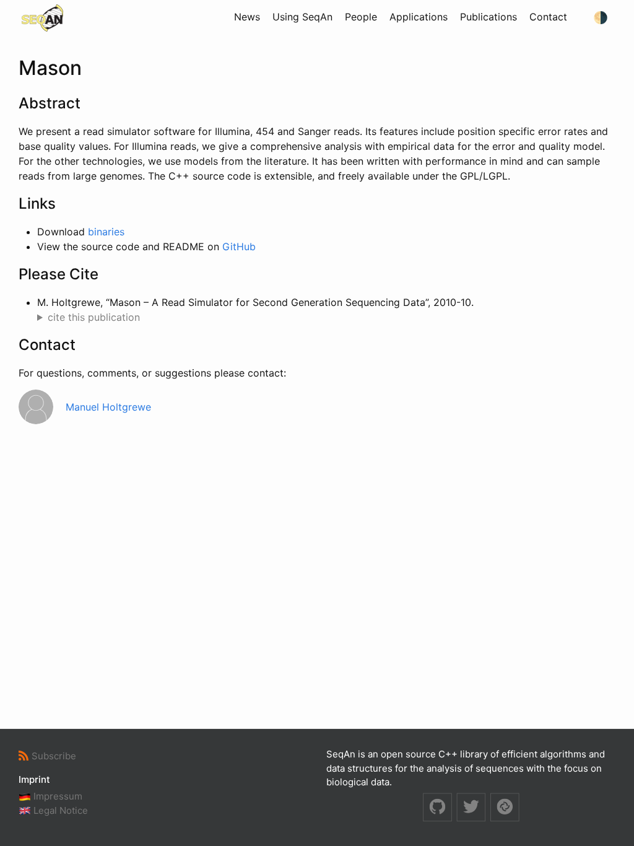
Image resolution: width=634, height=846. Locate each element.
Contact (548, 17)
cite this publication (94, 317)
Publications (488, 17)
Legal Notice (59, 810)
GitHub (239, 246)
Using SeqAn (302, 17)
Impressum (56, 796)
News (247, 17)
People (361, 17)
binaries (106, 231)
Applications (418, 17)
